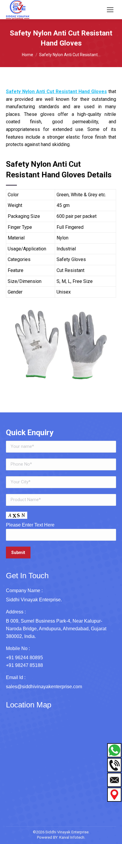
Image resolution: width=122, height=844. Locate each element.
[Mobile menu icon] (110, 10)
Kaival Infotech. (72, 837)
